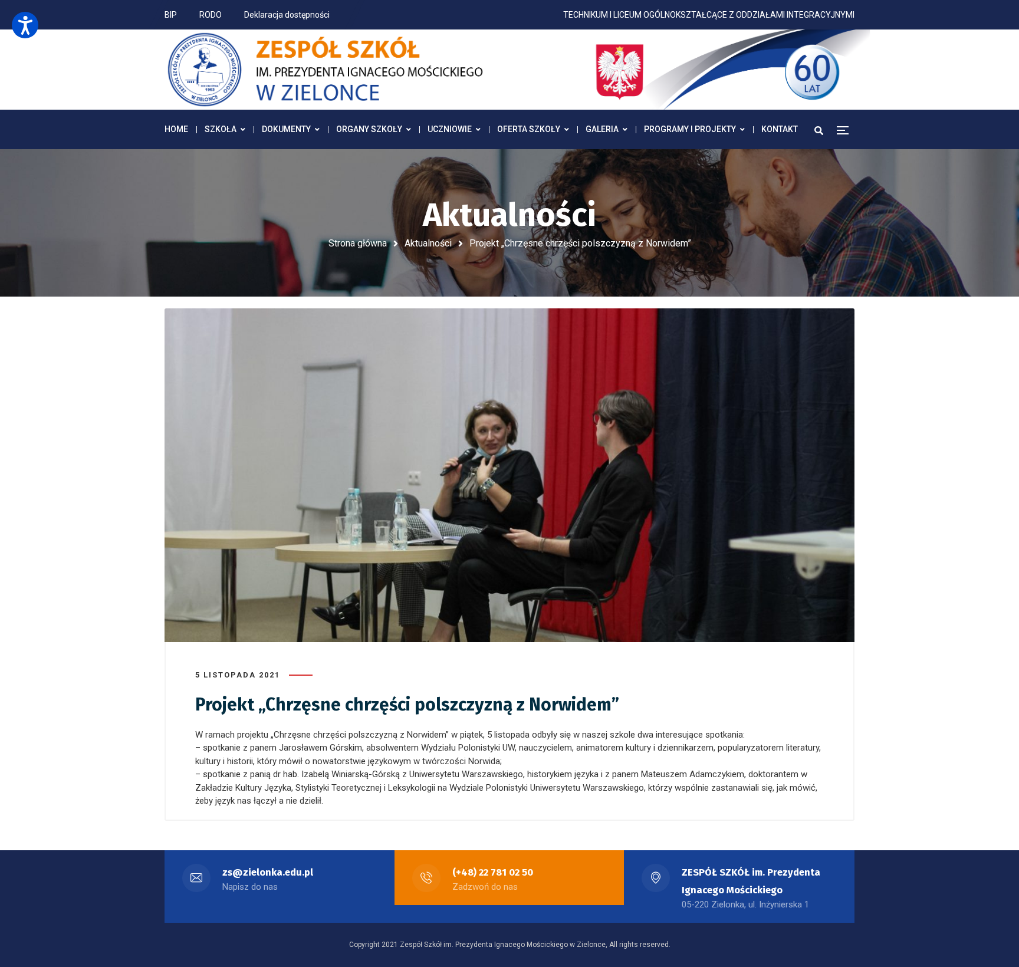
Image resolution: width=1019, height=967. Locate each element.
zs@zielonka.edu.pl (267, 872)
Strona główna (357, 243)
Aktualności (428, 243)
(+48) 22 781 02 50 (492, 872)
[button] (25, 25)
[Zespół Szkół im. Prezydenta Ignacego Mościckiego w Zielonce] (518, 69)
